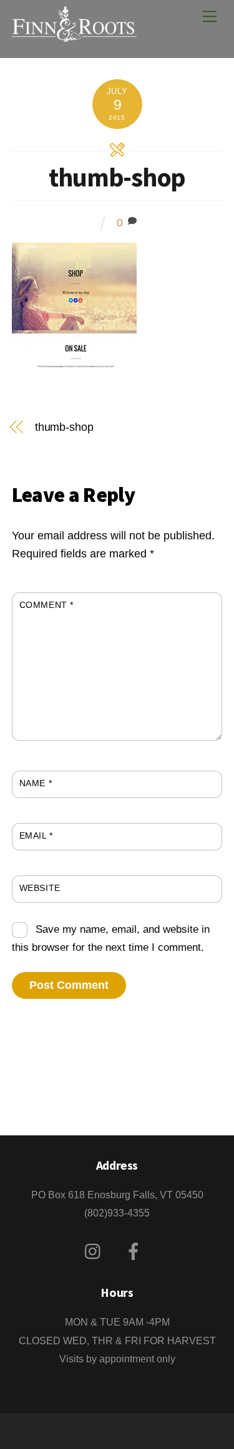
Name (35, 783)
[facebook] (136, 1251)
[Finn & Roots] (74, 34)
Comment (46, 605)
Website (40, 888)
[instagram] (96, 1251)
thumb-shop (117, 177)
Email (36, 835)
